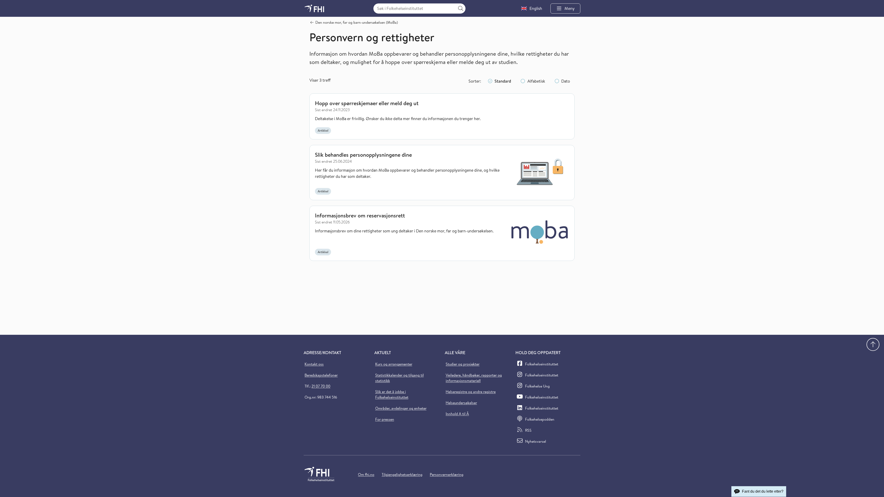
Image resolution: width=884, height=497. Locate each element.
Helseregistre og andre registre (471, 391)
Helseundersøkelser (461, 402)
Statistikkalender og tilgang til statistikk (399, 378)
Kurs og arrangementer (393, 364)
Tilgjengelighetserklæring (402, 474)
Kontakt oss (314, 364)
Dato (565, 81)
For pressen (384, 419)
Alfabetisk (536, 81)
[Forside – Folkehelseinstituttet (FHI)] (314, 8)
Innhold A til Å (457, 413)
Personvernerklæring (446, 474)
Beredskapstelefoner (321, 375)
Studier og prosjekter (463, 364)
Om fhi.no (366, 474)
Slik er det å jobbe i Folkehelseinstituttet (391, 394)
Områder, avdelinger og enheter (401, 408)
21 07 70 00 (320, 386)
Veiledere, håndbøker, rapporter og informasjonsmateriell (474, 378)
